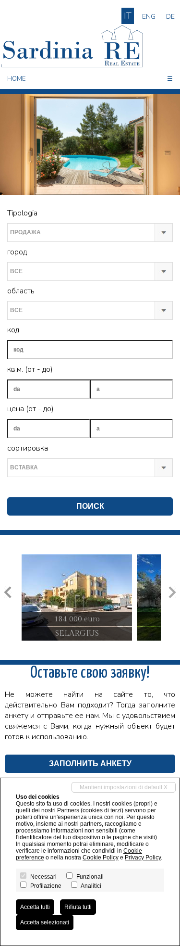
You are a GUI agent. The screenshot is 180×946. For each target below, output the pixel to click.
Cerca (16, 487)
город (17, 252)
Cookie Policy (101, 857)
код (13, 330)
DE (170, 16)
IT (128, 16)
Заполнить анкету (90, 763)
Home (16, 79)
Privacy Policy (143, 857)
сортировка (27, 448)
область (21, 291)
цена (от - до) (30, 409)
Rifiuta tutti (78, 907)
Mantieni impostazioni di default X (124, 787)
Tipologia (22, 213)
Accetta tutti (35, 907)
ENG (149, 16)
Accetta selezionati (44, 922)
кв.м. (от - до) (30, 369)
